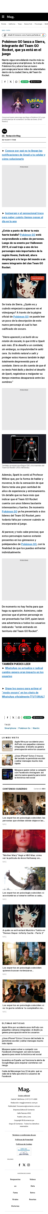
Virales (15, 1199)
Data (33, 1186)
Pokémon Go (24, 728)
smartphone (10, 728)
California (12, 24)
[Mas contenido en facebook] (19, 1165)
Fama (15, 1193)
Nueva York (28, 24)
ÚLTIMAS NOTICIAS (13, 1023)
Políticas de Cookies (24, 1144)
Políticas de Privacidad (24, 1140)
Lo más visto (10, 738)
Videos (33, 1179)
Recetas (32, 1199)
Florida (3, 24)
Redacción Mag (13, 136)
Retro (32, 1193)
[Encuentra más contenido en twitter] (10, 81)
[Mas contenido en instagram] (28, 1165)
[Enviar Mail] (3, 136)
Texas (20, 24)
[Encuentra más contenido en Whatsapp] (16, 81)
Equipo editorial (24, 1096)
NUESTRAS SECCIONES (24, 1173)
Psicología (38, 24)
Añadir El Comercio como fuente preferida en (24, 35)
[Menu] (4, 17)
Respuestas (15, 1179)
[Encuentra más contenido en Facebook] (5, 81)
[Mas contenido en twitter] (24, 1165)
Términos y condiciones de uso (24, 1135)
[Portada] (24, 1094)
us (15, 1186)
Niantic (36, 728)
